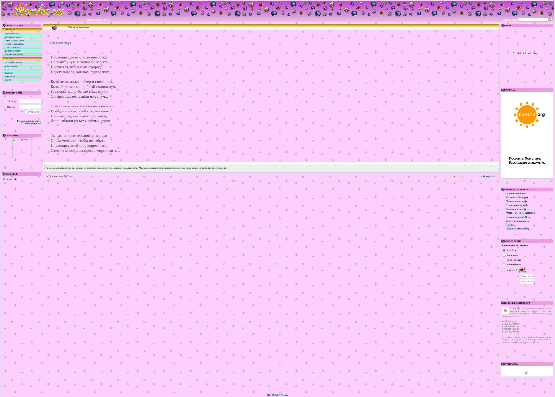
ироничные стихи (12, 51)
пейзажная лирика (13, 37)
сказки (8, 80)
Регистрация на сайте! (29, 120)
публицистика (11, 66)
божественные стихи (14, 41)
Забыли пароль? (32, 123)
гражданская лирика (14, 54)
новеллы (9, 73)
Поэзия (9, 29)
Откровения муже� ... (518, 205)
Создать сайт (10, 179)
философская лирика (14, 44)
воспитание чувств (13, 63)
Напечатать (489, 176)
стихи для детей (12, 47)
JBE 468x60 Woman (277, 395)
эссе (7, 70)
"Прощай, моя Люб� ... (519, 228)
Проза (8, 58)
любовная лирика (13, 34)
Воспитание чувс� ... (517, 209)
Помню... (511, 224)
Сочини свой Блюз (516, 193)
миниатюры (10, 76)
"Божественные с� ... (517, 201)
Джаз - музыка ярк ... (517, 220)
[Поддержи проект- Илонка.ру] (526, 373)
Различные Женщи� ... (518, 197)
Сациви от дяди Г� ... (518, 217)
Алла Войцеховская (60, 42)
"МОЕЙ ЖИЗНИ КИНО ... (520, 213)
